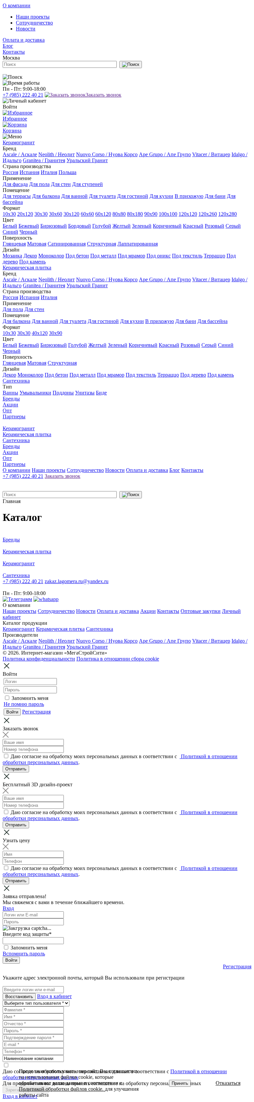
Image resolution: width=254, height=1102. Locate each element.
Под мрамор (131, 255)
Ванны (10, 392)
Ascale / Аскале (20, 154)
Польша (67, 172)
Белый (10, 226)
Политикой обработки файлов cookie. (62, 1089)
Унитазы (85, 392)
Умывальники (35, 392)
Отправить (15, 768)
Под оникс (159, 255)
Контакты (14, 52)
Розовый (214, 226)
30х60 (55, 214)
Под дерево (193, 375)
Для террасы (17, 196)
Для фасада (15, 184)
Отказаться (228, 1083)
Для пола (39, 184)
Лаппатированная (137, 244)
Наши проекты (33, 17)
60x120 (103, 214)
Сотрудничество (34, 22)
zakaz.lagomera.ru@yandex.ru (76, 581)
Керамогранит (19, 142)
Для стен (61, 184)
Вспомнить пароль (24, 953)
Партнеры (14, 416)
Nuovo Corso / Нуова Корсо (107, 154)
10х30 (9, 214)
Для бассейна (212, 321)
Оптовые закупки (201, 611)
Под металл (103, 255)
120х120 (188, 214)
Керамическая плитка (27, 267)
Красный (193, 226)
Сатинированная (67, 244)
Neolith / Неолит (56, 154)
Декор (30, 255)
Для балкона (46, 196)
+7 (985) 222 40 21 (23, 95)
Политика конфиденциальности (39, 659)
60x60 (87, 214)
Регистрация (36, 711)
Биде (101, 392)
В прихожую (189, 196)
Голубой (101, 226)
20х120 (25, 214)
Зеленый (141, 226)
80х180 (135, 214)
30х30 (41, 214)
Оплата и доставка (24, 40)
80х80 (119, 214)
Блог (8, 46)
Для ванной (74, 196)
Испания (29, 172)
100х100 (168, 214)
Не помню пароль (24, 704)
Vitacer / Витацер (211, 154)
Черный (28, 232)
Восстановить (19, 996)
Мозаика (12, 255)
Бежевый (29, 226)
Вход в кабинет (54, 996)
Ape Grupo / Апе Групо (165, 154)
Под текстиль (187, 255)
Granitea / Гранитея (44, 160)
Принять (180, 1083)
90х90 (150, 214)
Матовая (36, 244)
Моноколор (51, 255)
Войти (11, 960)
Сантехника (16, 381)
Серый (233, 226)
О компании (16, 5)
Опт (7, 410)
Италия (49, 172)
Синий (10, 232)
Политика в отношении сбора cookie (117, 659)
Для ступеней (87, 184)
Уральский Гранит (87, 160)
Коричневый (167, 226)
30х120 (71, 214)
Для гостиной (132, 196)
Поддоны (63, 392)
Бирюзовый (53, 226)
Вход (8, 908)
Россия (10, 172)
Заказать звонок (103, 95)
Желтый (121, 226)
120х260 (207, 214)
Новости (25, 28)
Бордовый (79, 226)
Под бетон (77, 255)
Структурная (101, 244)
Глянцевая (14, 244)
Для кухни (161, 196)
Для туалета (102, 196)
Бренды (11, 398)
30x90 (55, 333)
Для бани (215, 196)
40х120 (40, 333)
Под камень (32, 261)
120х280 (227, 214)
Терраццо (214, 255)
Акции (10, 404)
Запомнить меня (30, 698)
